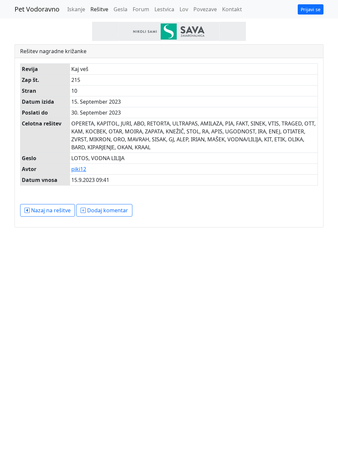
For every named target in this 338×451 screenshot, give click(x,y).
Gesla (120, 9)
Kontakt (232, 9)
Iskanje (76, 9)
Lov (184, 9)
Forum (141, 9)
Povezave (205, 9)
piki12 (78, 169)
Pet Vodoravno (37, 9)
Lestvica (164, 9)
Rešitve (99, 9)
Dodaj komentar (107, 210)
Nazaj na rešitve (50, 210)
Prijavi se (311, 9)
